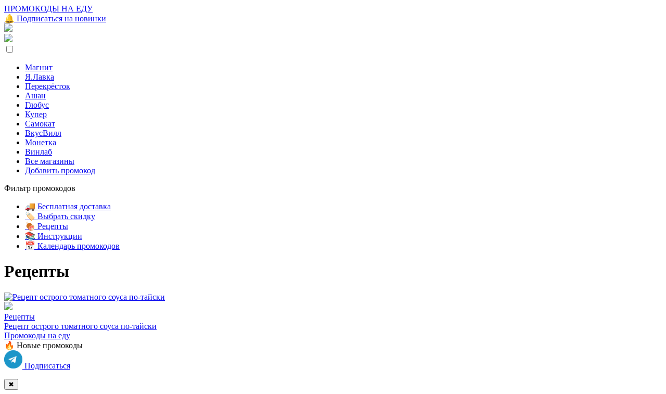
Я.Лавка (39, 76)
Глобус (37, 104)
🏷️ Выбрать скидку (60, 216)
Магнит (39, 67)
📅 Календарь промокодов (72, 246)
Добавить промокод (60, 170)
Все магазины (49, 161)
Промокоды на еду (37, 335)
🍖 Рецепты (46, 226)
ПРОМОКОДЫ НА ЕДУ (48, 8)
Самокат (40, 123)
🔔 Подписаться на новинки (55, 18)
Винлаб (38, 151)
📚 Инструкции (53, 236)
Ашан (35, 95)
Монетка (40, 142)
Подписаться (46, 365)
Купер (36, 114)
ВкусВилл (43, 133)
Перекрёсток (47, 86)
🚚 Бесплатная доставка (68, 206)
